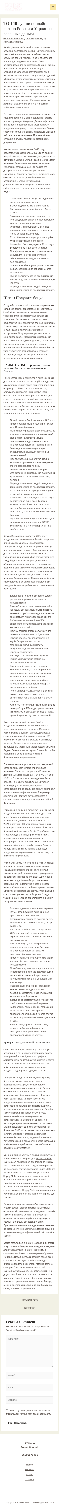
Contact (29, 1479)
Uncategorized (34, 38)
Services (29, 1469)
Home (29, 1464)
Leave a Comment (13, 38)
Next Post (29, 1308)
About (29, 1474)
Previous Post (30, 1299)
